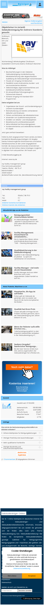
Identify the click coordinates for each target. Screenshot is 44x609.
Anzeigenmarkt (11, 546)
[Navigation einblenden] (4, 5)
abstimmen (22, 452)
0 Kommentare (9, 459)
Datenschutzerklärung (22, 568)
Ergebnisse (22, 455)
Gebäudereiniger (21, 522)
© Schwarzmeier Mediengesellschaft (13, 596)
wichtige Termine (35, 546)
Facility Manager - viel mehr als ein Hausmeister (26, 269)
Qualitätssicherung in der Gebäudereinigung (25, 251)
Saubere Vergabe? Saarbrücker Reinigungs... (25, 345)
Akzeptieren (32, 576)
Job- (40, 543)
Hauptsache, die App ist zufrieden (24, 292)
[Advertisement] (22, 486)
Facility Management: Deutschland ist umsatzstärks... (24, 234)
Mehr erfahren (12, 576)
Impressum (6, 579)
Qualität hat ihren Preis (24, 309)
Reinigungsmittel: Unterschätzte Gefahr (24, 216)
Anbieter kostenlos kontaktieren (14, 203)
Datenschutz (6, 582)
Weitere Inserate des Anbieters (13, 205)
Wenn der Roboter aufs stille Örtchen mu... (27, 327)
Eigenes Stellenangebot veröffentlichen (33, 22)
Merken (5, 22)
